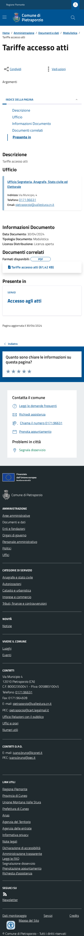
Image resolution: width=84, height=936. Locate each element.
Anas (5, 815)
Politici (6, 548)
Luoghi (6, 648)
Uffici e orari (10, 723)
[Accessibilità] (11, 925)
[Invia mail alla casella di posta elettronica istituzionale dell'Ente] (32, 703)
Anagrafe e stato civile (17, 577)
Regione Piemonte (15, 5)
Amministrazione (24, 33)
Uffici (5, 554)
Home (6, 33)
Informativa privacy (15, 834)
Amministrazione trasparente (22, 853)
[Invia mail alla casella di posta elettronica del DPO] (27, 752)
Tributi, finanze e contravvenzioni (24, 603)
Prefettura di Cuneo (15, 808)
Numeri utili (10, 729)
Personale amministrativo (19, 541)
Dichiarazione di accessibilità (21, 847)
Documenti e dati (48, 33)
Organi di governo (14, 535)
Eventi (6, 654)
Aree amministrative (16, 515)
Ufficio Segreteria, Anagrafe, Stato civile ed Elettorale (37, 184)
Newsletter (10, 899)
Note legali (9, 841)
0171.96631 (27, 199)
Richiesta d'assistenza (17, 873)
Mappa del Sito (29, 920)
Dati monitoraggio (14, 915)
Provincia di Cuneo (14, 795)
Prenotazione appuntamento (21, 868)
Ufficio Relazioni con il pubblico (23, 716)
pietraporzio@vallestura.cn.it (34, 204)
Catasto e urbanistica (16, 590)
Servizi (12, 292)
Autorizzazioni (11, 583)
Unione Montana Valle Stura (21, 802)
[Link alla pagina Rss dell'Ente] (4, 894)
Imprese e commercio (16, 596)
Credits (74, 915)
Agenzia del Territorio (16, 821)
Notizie (7, 625)
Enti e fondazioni (13, 528)
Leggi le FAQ (10, 858)
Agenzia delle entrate (17, 828)
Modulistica (70, 33)
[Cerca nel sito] (71, 17)
